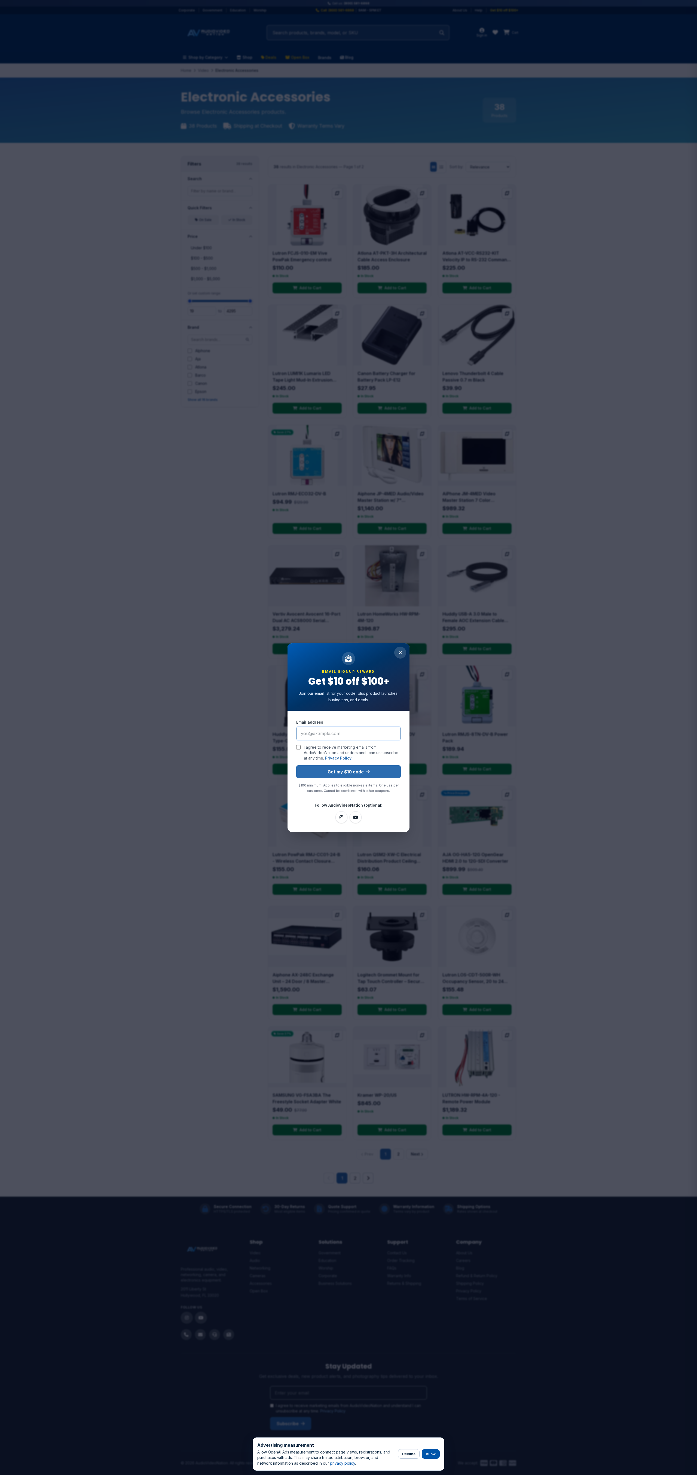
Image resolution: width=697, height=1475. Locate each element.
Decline (408, 1454)
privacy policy (342, 1463)
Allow (431, 1454)
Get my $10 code (346, 772)
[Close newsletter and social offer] (400, 653)
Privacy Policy (338, 758)
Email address (309, 722)
